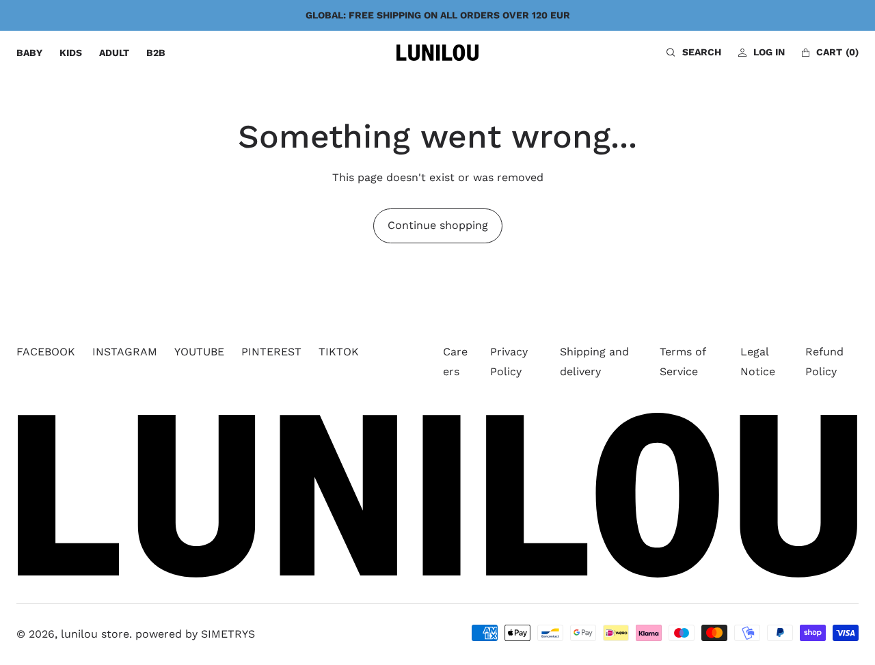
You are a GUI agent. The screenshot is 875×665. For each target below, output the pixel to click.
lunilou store (95, 633)
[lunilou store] (437, 52)
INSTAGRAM (124, 351)
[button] (694, 52)
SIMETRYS (228, 633)
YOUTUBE (199, 351)
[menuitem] (29, 53)
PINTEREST (271, 351)
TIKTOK (339, 351)
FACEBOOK (45, 351)
